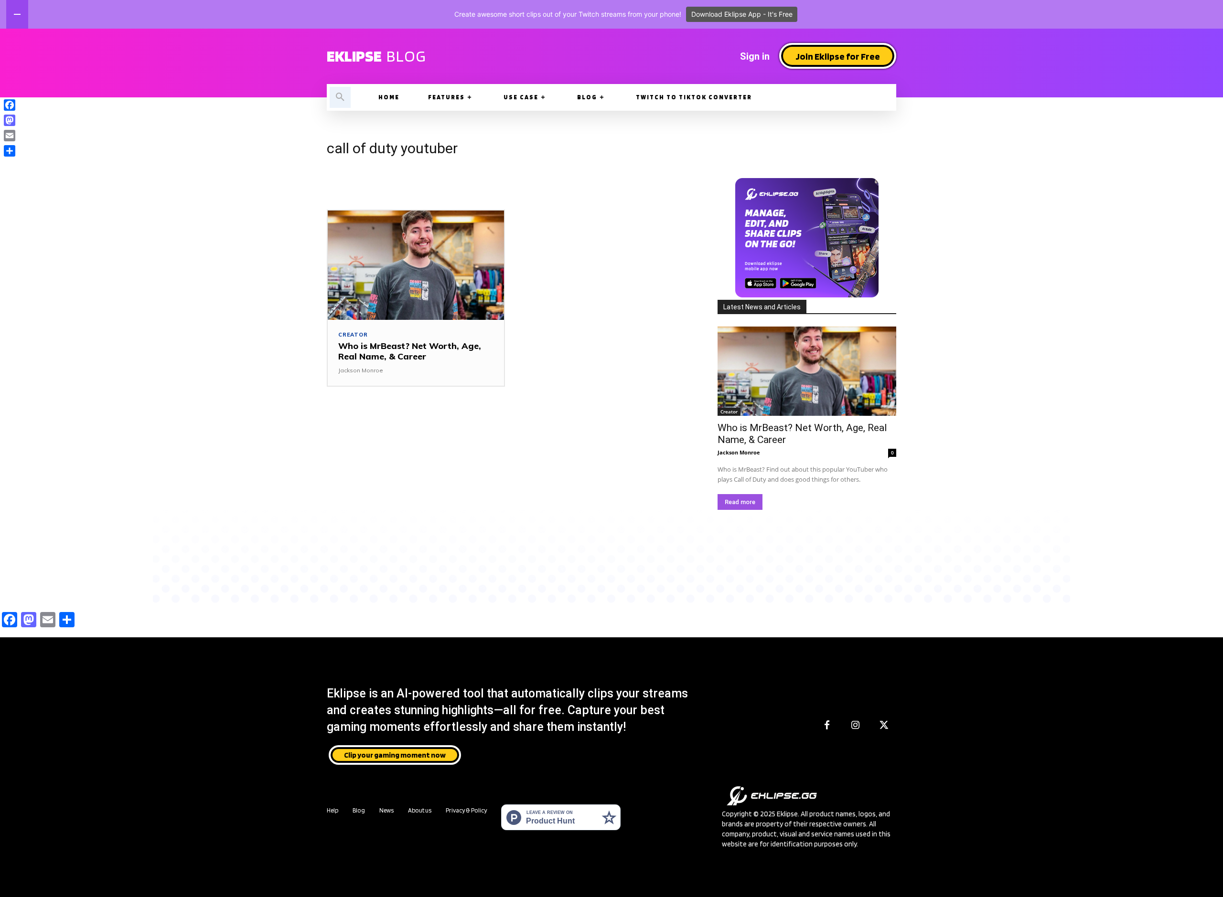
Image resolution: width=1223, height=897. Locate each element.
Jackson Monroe (360, 370)
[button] (340, 97)
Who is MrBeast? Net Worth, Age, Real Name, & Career (409, 351)
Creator (353, 335)
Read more (740, 502)
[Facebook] (827, 726)
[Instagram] (856, 726)
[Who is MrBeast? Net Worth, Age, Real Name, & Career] (416, 265)
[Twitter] (884, 726)
